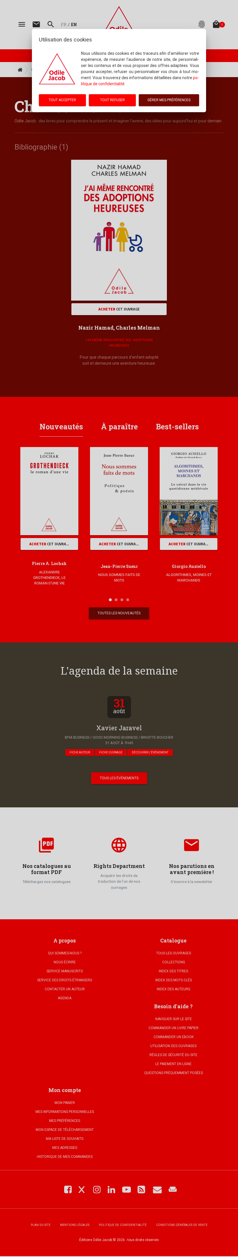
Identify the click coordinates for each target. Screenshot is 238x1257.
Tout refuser (112, 100)
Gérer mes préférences (168, 100)
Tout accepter (62, 100)
